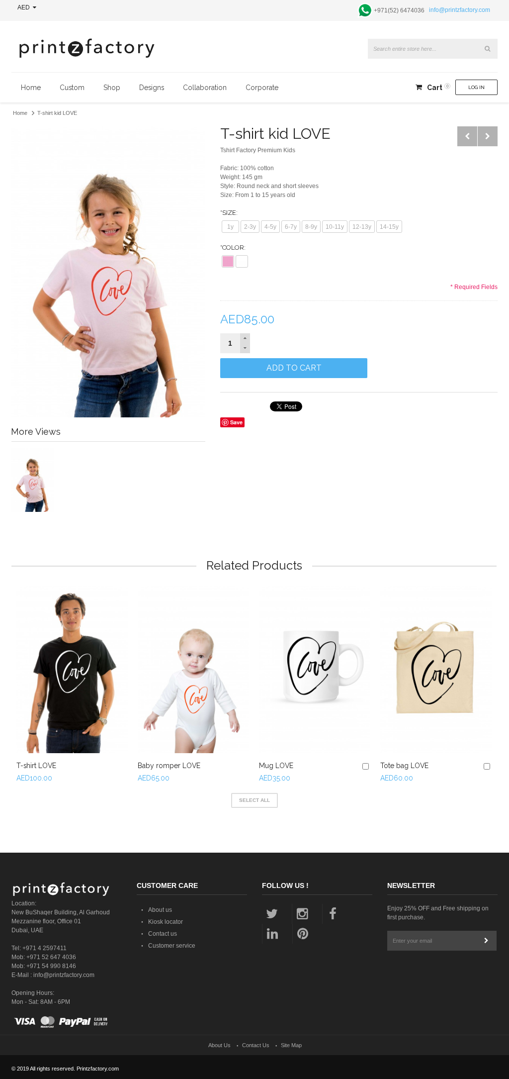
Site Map (291, 1045)
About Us (219, 1045)
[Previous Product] (467, 136)
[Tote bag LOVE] (436, 669)
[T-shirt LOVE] (72, 669)
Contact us (162, 933)
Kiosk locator (165, 921)
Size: (229, 212)
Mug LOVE (276, 766)
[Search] (488, 49)
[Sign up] (487, 941)
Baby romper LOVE (169, 766)
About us (160, 909)
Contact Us (255, 1045)
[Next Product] (488, 136)
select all (254, 800)
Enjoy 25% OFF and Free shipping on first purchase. (438, 913)
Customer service (171, 945)
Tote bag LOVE (404, 766)
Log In (476, 87)
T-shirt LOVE (36, 766)
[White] (242, 261)
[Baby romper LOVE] (193, 669)
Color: (233, 247)
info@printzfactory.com (459, 9)
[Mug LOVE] (314, 669)
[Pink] (228, 261)
